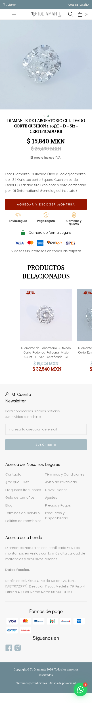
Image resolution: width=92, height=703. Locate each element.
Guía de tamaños (20, 497)
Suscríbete (46, 445)
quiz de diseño (78, 4)
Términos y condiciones (32, 683)
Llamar (12, 4)
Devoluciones (56, 489)
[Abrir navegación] (14, 14)
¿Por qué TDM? (17, 482)
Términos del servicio (22, 513)
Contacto (13, 474)
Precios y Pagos (58, 505)
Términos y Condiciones (64, 474)
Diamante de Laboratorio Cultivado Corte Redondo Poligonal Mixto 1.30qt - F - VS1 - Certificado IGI (46, 352)
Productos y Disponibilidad (56, 515)
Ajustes (51, 497)
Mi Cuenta (21, 394)
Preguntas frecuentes (23, 489)
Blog (9, 505)
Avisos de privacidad (62, 683)
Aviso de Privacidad (61, 482)
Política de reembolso (23, 520)
